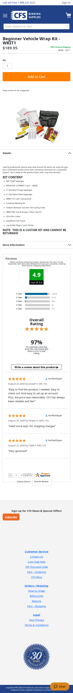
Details (7, 153)
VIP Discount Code (36, 567)
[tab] (36, 153)
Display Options (23, 481)
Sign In (66, 2)
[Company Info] (36, 652)
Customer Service (36, 551)
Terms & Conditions (37, 625)
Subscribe (11, 517)
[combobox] (36, 26)
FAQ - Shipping (36, 606)
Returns (36, 601)
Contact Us (36, 556)
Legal (36, 615)
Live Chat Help (36, 561)
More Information (14, 245)
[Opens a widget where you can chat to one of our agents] (59, 686)
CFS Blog (36, 577)
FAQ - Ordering (36, 572)
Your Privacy (36, 620)
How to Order (36, 591)
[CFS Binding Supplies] (26, 15)
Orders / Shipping (36, 585)
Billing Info (36, 596)
